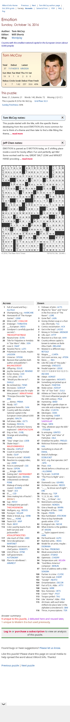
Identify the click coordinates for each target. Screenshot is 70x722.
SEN (28, 343)
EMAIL (44, 451)
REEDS (62, 485)
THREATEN (22, 323)
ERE (43, 490)
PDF (53, 8)
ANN (44, 535)
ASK (49, 465)
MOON (48, 529)
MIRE (52, 588)
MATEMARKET (25, 474)
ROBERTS (23, 549)
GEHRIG (60, 482)
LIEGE (60, 368)
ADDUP (57, 387)
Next (34, 5)
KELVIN (62, 560)
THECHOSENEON (15, 507)
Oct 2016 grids (8, 8)
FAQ (60, 8)
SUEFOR (55, 474)
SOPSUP (19, 449)
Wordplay (17, 37)
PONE (9, 482)
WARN (60, 507)
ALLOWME (47, 471)
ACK (63, 326)
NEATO (54, 579)
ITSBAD (54, 554)
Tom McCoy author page (49, 5)
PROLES (63, 440)
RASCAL (20, 424)
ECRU (22, 337)
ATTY (61, 585)
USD (22, 374)
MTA (44, 463)
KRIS (20, 471)
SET (15, 404)
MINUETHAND (26, 393)
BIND (55, 401)
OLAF (16, 454)
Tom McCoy (12, 55)
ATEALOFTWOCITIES (16, 535)
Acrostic (29, 8)
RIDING (26, 476)
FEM (63, 599)
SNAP (16, 346)
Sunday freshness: (10, 104)
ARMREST (11, 563)
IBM (66, 607)
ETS (20, 376)
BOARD (27, 457)
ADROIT (52, 376)
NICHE (59, 524)
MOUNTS (61, 379)
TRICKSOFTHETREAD (16, 335)
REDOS (24, 510)
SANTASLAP (47, 421)
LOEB (26, 440)
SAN (27, 407)
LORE (51, 315)
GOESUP (21, 387)
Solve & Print (42, 8)
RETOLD (45, 351)
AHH (64, 337)
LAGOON (11, 354)
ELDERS (18, 488)
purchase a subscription (30, 631)
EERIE (9, 438)
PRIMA (20, 401)
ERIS (9, 399)
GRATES (57, 432)
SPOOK (19, 357)
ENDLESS (56, 365)
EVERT (59, 577)
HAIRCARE (29, 312)
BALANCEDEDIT (14, 365)
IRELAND (57, 346)
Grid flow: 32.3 (41, 101)
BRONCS (11, 499)
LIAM (18, 318)
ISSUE (19, 368)
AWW (14, 463)
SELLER (20, 513)
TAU (58, 596)
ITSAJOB (46, 429)
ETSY (57, 521)
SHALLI (10, 382)
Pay (3, 11)
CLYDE (61, 574)
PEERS (52, 513)
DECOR (60, 582)
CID (14, 493)
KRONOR (64, 332)
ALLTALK (11, 310)
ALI (58, 499)
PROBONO (55, 549)
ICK (16, 490)
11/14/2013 (13, 68)
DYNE (22, 552)
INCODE (45, 374)
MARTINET (12, 543)
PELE (60, 399)
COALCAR (23, 321)
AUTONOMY (12, 557)
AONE (18, 518)
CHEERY (55, 557)
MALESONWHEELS (15, 446)
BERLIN (55, 566)
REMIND (29, 371)
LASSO (60, 329)
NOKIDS (56, 504)
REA (53, 360)
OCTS (25, 421)
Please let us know (50, 647)
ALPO (58, 538)
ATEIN (65, 357)
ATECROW (61, 515)
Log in (7, 631)
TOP (55, 493)
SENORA (45, 571)
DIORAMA (46, 546)
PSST (57, 593)
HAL (43, 446)
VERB (28, 515)
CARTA (55, 354)
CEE (26, 465)
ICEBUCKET (47, 457)
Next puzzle (28, 665)
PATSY (14, 502)
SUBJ (21, 432)
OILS (54, 438)
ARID (27, 538)
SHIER (57, 415)
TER (65, 610)
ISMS (54, 412)
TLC (58, 323)
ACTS (59, 307)
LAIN (54, 318)
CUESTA (55, 410)
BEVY (15, 524)
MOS (57, 496)
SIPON (17, 468)
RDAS (59, 540)
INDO (22, 326)
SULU (62, 390)
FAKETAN (56, 385)
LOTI (24, 348)
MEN (51, 424)
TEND (24, 385)
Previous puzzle (10, 665)
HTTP (53, 335)
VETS (58, 591)
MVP (20, 521)
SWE (60, 510)
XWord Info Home (9, 5)
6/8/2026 (25, 68)
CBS (43, 479)
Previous (25, 5)
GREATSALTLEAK (25, 429)
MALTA (18, 418)
